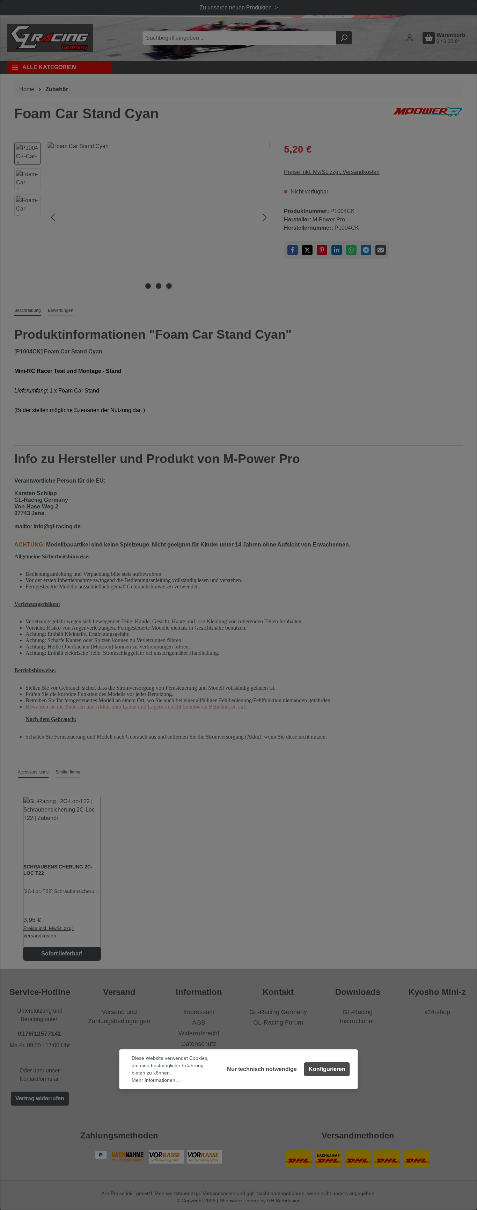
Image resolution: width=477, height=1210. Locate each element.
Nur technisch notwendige (262, 1069)
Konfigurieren (327, 1069)
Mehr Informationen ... (156, 1080)
